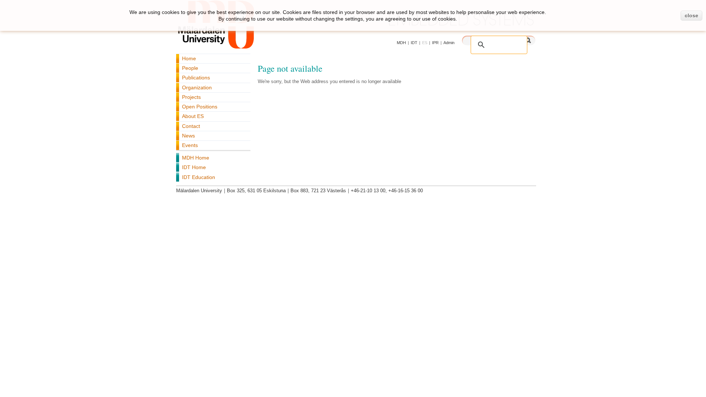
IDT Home (194, 167)
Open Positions (199, 107)
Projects (191, 97)
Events (190, 145)
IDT (414, 42)
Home (189, 58)
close (691, 15)
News (188, 136)
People (190, 68)
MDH (401, 42)
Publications (196, 78)
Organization (197, 87)
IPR (435, 42)
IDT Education (198, 177)
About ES (193, 116)
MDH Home (195, 158)
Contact (191, 126)
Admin (448, 42)
